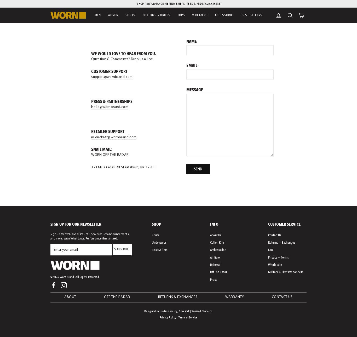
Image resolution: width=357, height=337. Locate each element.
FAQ (270, 250)
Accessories (225, 15)
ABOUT (70, 297)
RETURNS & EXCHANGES (178, 297)
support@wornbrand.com (112, 77)
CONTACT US (282, 297)
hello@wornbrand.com (109, 107)
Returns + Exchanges (282, 242)
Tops (181, 15)
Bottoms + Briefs (156, 15)
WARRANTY (234, 297)
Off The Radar (218, 272)
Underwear (159, 242)
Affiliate (215, 257)
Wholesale (275, 265)
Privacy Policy (168, 317)
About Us (216, 235)
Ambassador (218, 250)
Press (213, 280)
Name (191, 41)
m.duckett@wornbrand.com (113, 137)
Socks (130, 15)
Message (194, 90)
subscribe (121, 249)
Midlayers (200, 15)
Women (113, 15)
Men (98, 15)
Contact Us (274, 235)
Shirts (155, 235)
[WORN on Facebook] (53, 285)
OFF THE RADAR (117, 297)
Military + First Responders (285, 272)
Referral (215, 265)
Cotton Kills (217, 242)
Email (191, 65)
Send (198, 169)
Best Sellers (252, 15)
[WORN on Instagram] (64, 285)
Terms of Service (188, 317)
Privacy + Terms (278, 257)
